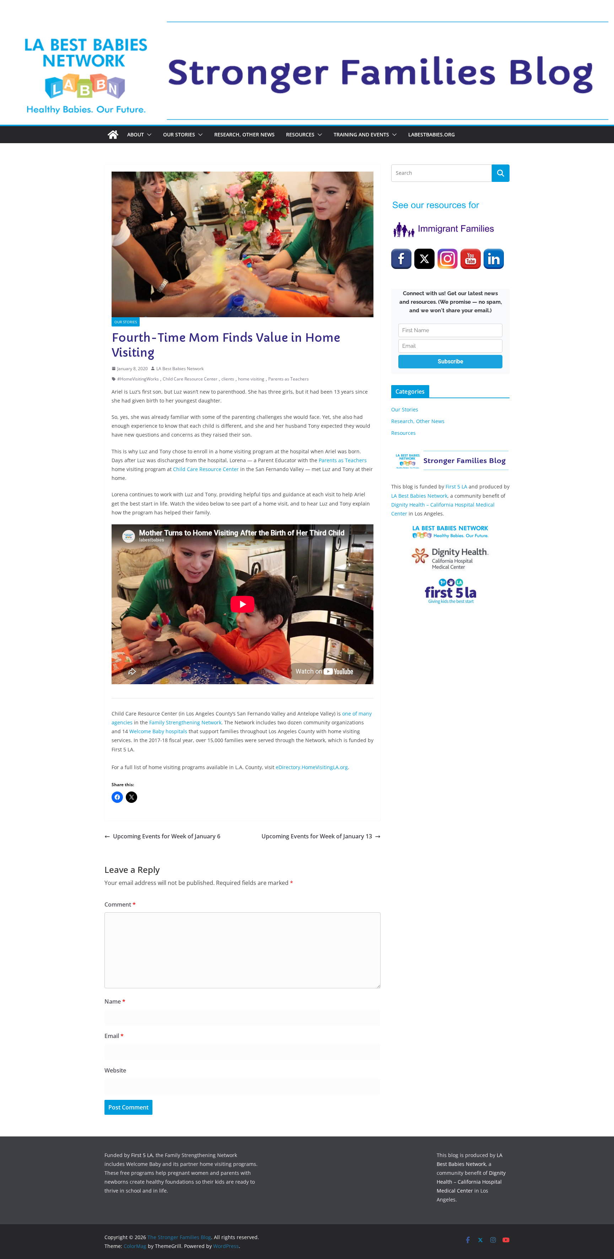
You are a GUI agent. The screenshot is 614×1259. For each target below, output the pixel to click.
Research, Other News (244, 134)
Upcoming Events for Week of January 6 (166, 836)
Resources (300, 134)
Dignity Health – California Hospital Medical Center (471, 1181)
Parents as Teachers (288, 379)
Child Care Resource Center (190, 379)
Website (115, 1070)
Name (114, 1001)
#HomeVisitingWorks (138, 379)
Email (114, 1036)
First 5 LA (456, 486)
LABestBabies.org (431, 134)
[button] (148, 135)
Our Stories (179, 134)
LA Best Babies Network (180, 369)
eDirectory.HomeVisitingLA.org (312, 767)
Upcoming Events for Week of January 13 (317, 836)
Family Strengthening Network (185, 722)
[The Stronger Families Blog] (307, 22)
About (135, 134)
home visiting (251, 379)
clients (227, 379)
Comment (120, 904)
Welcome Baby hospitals (158, 731)
